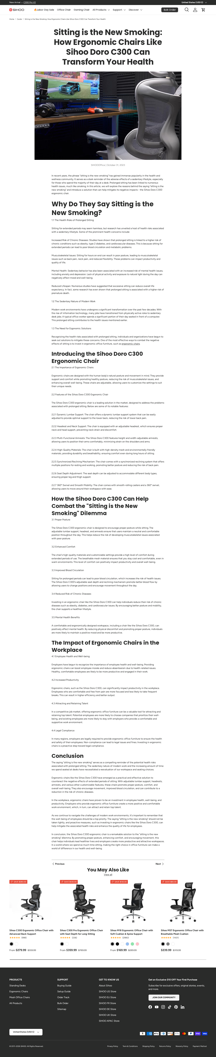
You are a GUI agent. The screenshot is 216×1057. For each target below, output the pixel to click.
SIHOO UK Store (107, 1015)
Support (117, 9)
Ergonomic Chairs (18, 991)
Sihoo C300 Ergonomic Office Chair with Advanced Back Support (31, 932)
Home (11, 19)
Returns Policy (165, 1046)
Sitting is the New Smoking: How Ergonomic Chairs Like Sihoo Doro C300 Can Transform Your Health (65, 19)
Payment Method (200, 1046)
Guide (19, 19)
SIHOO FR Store (107, 1003)
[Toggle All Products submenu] (108, 10)
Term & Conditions (130, 1046)
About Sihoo (105, 985)
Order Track (63, 997)
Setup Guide (64, 991)
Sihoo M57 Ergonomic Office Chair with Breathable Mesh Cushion (182, 932)
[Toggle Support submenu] (124, 10)
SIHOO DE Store (107, 1009)
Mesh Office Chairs (19, 997)
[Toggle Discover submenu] (141, 10)
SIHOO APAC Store (109, 1020)
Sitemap (61, 1009)
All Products (99, 9)
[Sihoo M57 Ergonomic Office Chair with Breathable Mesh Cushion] (184, 903)
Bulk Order (62, 1003)
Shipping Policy (148, 1046)
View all (108, 874)
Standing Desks (17, 985)
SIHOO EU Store (107, 997)
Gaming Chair (82, 9)
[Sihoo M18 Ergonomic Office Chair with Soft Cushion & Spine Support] (133, 903)
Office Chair (64, 9)
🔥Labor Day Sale (44, 9)
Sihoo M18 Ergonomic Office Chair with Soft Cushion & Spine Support (131, 932)
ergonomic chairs (131, 343)
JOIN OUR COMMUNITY (163, 997)
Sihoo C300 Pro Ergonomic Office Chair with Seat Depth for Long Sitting (81, 932)
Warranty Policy (182, 1046)
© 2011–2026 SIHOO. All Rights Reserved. (26, 1046)
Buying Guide (64, 985)
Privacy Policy (112, 1046)
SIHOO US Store (107, 991)
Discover (134, 9)
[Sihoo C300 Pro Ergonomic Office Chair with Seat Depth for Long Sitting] (83, 903)
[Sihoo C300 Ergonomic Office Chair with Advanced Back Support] (32, 903)
